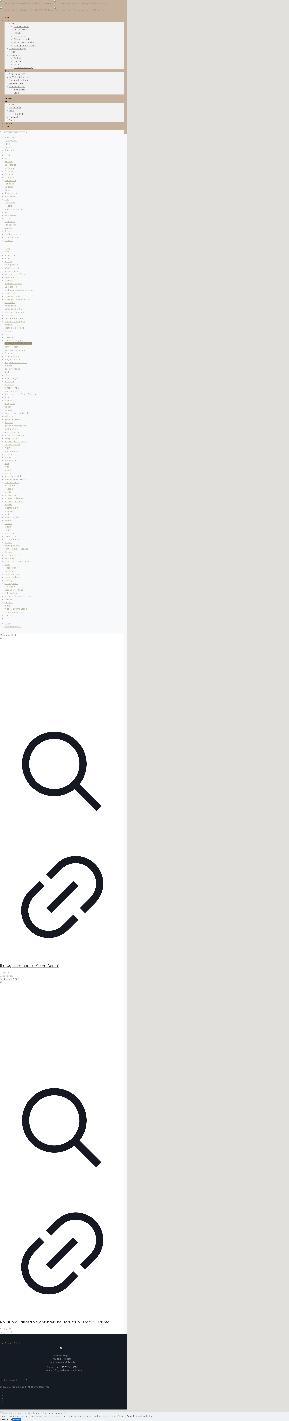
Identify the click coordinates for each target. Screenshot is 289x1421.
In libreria (10, 196)
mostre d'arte (12, 508)
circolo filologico (14, 340)
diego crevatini (13, 359)
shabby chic (11, 583)
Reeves (9, 552)
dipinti (8, 366)
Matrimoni (10, 203)
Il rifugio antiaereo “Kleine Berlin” (29, 965)
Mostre (8, 206)
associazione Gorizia (16, 274)
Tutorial (9, 240)
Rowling (9, 571)
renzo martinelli (13, 555)
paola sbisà (11, 536)
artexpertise (11, 265)
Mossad (9, 489)
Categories (11, 140)
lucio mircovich (13, 476)
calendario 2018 (13, 309)
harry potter (11, 438)
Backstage (10, 165)
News (8, 212)
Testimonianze (13, 234)
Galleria (9, 187)
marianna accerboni (16, 479)
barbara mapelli (13, 283)
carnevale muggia (15, 321)
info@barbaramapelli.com (67, 1370)
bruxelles (10, 302)
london (8, 470)
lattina (8, 454)
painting (9, 533)
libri (7, 463)
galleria (9, 416)
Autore (8, 147)
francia (8, 410)
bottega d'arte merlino (17, 299)
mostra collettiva (14, 498)
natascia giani (12, 517)
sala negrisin (12, 574)
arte (7, 258)
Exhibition (10, 180)
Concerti (9, 177)
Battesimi (10, 168)
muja (7, 514)
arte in (8, 261)
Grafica (8, 190)
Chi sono (9, 174)
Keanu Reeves (12, 444)
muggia (9, 511)
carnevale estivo (14, 318)
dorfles (8, 372)
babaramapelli (13, 626)
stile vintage (11, 593)
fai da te (9, 384)
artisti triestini (12, 268)
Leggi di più (6, 976)
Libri (7, 199)
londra (8, 473)
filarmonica (11, 391)
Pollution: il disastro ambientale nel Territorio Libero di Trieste (54, 1322)
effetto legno (12, 378)
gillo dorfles (11, 429)
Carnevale (10, 171)
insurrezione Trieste (16, 441)
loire (7, 467)
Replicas (9, 558)
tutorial (9, 602)
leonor (8, 457)
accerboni (10, 255)
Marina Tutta (12, 482)
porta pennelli (12, 546)
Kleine (8, 448)
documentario (12, 369)
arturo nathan (12, 271)
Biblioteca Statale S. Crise (19, 290)
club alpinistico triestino (18, 343)
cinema (9, 337)
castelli (9, 325)
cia (6, 334)
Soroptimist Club (14, 590)
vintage (9, 615)
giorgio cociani (13, 432)
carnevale (10, 315)
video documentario (16, 609)
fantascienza (12, 388)
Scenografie (11, 225)
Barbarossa (11, 287)
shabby (9, 580)
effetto (8, 375)
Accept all (16, 1419)
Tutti (7, 155)
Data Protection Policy (139, 1416)
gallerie (9, 422)
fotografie (10, 403)
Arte (7, 158)
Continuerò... (11, 353)
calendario (10, 306)
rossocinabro (12, 568)
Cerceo (8, 331)
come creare (12, 347)
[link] (27, 132)
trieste (8, 599)
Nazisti (8, 523)
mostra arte (11, 495)
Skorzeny (10, 587)
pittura (8, 542)
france (8, 407)
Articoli (9, 161)
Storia (8, 231)
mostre (8, 504)
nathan (9, 520)
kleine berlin (12, 451)
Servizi (8, 228)
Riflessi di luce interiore (18, 561)
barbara (9, 280)
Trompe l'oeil (12, 237)
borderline (10, 293)
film (7, 397)
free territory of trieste (17, 413)
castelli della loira (14, 328)
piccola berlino (13, 539)
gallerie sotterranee (16, 426)
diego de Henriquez (16, 362)
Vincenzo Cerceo (14, 612)
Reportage (10, 215)
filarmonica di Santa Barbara (21, 394)
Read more (6, 1419)
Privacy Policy (12, 1343)
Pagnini (9, 530)
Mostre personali (14, 209)
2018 (7, 252)
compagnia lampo (15, 350)
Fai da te (9, 184)
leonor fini (10, 460)
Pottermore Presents (16, 549)
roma (7, 564)
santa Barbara (12, 577)
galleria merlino (13, 419)
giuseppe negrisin (15, 435)
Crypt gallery (12, 356)
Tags (7, 144)
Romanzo (10, 221)
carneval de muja (14, 312)
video (8, 606)
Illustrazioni (11, 193)
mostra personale (14, 501)
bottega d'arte (13, 296)
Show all (9, 150)
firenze (8, 400)
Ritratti (8, 218)
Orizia (8, 527)
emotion (9, 381)
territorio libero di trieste (18, 596)
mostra (8, 492)
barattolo (10, 277)
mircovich (10, 486)
